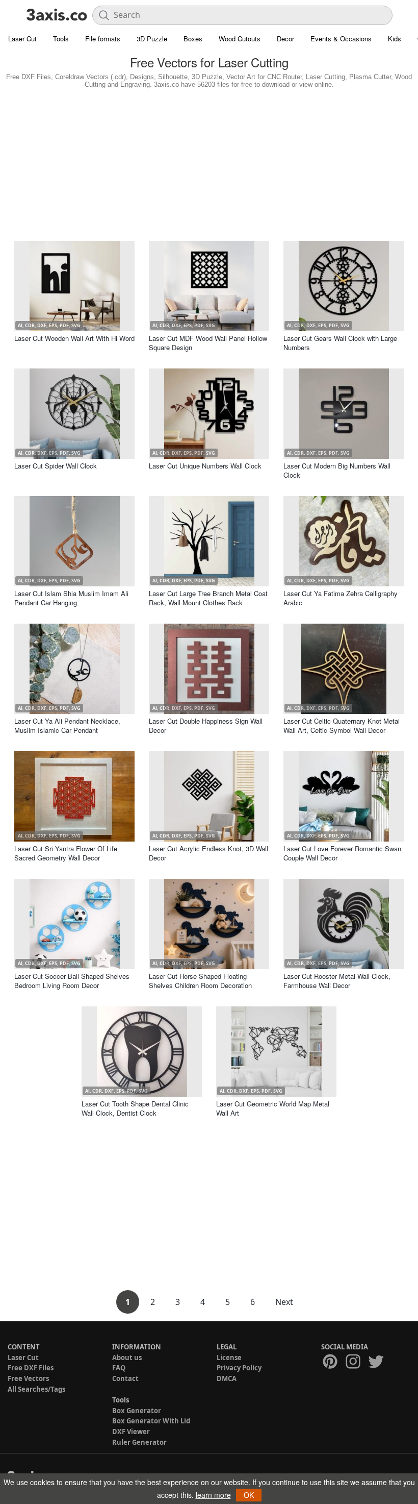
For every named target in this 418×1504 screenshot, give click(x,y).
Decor (285, 38)
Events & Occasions (341, 38)
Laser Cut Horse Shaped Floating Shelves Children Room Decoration (200, 980)
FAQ (118, 1367)
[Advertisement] (209, 162)
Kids (394, 38)
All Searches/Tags (36, 1389)
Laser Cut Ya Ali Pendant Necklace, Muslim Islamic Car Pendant (67, 725)
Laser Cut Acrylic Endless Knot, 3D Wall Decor (208, 853)
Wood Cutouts (239, 38)
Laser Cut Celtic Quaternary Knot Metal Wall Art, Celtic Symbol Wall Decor (341, 725)
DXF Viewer (131, 1431)
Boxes (193, 38)
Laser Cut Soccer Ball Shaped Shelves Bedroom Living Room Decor (71, 980)
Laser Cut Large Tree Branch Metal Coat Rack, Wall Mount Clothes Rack (208, 597)
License (229, 1357)
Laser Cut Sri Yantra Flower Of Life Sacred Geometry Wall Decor (65, 853)
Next (284, 1302)
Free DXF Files (31, 1367)
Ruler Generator (139, 1442)
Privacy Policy (239, 1367)
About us (127, 1357)
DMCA (227, 1378)
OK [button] (249, 1495)
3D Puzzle (152, 38)
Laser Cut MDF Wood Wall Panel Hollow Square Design (208, 342)
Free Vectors (28, 1378)
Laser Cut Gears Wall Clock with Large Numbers (340, 342)
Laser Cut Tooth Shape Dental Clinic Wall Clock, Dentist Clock (135, 1108)
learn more (213, 1495)
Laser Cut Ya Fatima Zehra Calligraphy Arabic (340, 597)
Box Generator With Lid (151, 1420)
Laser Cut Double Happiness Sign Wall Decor (206, 725)
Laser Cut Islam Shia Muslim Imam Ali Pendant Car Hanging (71, 597)
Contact (125, 1378)
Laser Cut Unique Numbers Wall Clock (205, 466)
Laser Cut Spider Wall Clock (55, 466)
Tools (61, 38)
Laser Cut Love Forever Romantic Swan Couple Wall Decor (342, 853)
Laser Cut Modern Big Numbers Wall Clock (336, 470)
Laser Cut (22, 38)
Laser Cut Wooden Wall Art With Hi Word (74, 338)
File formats (102, 38)
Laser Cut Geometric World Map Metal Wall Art (272, 1108)
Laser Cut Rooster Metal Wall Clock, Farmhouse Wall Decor (336, 980)
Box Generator (136, 1410)
